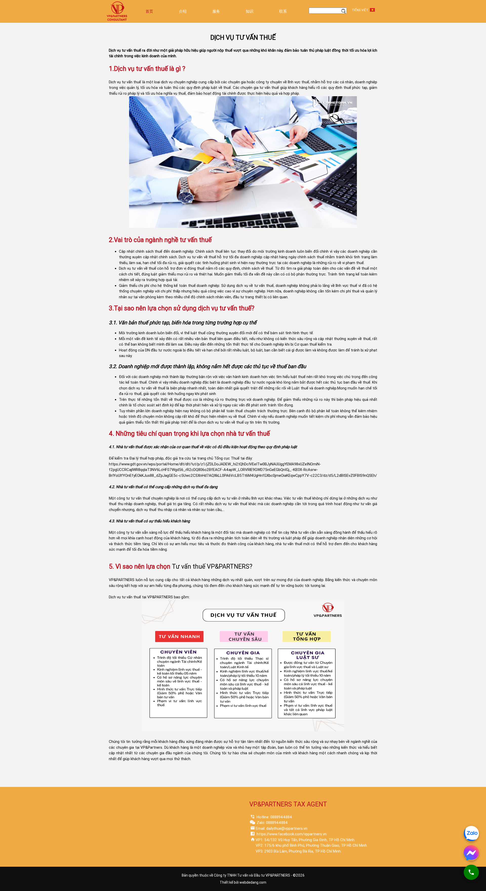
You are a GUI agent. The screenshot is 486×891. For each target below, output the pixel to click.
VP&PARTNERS (121, 580)
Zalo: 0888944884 (272, 822)
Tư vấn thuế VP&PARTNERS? (212, 566)
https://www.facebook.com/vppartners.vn (291, 834)
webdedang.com (252, 882)
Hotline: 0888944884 (274, 817)
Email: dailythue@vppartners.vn (281, 828)
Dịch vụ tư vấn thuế (125, 82)
